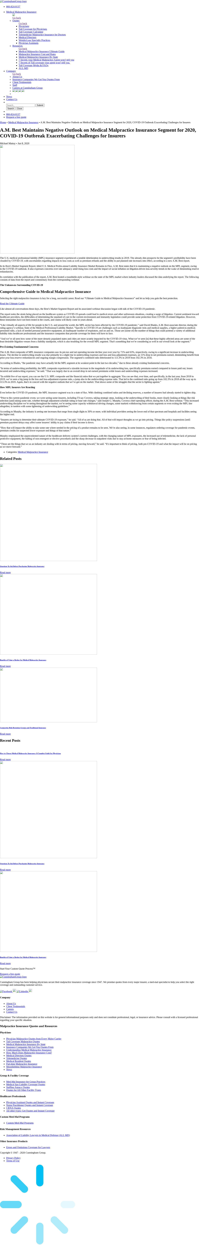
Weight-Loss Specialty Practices (34, 40)
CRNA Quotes (13, 1108)
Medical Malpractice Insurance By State (38, 57)
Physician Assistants (28, 43)
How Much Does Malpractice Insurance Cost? (29, 1052)
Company (11, 71)
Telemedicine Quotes (16, 1058)
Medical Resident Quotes (18, 1061)
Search (10, 108)
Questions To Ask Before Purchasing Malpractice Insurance (22, 566)
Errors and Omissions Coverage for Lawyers (28, 1147)
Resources (17, 46)
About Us (17, 76)
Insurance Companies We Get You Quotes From (36, 79)
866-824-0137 (13, 6)
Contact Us (11, 99)
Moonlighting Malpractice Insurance (24, 1066)
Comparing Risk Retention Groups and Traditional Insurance (23, 728)
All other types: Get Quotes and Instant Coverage (30, 1110)
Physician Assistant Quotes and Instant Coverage (30, 1102)
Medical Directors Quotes (18, 1055)
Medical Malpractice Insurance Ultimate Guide (42, 51)
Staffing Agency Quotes (18, 1087)
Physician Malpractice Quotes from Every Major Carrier (33, 1038)
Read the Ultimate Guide (12, 303)
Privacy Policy (13, 1158)
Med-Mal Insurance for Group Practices (25, 1081)
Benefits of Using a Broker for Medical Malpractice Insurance (23, 660)
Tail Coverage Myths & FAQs (33, 65)
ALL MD (23, 68)
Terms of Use (12, 1160)
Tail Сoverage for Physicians (33, 29)
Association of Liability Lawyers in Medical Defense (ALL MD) (38, 1135)
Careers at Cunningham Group (27, 88)
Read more (5, 572)
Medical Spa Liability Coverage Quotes (25, 1084)
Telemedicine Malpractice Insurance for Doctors (42, 34)
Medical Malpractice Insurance (21, 12)
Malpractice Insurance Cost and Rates (37, 54)
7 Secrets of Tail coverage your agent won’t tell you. (44, 62)
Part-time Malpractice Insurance (21, 1064)
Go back (16, 17)
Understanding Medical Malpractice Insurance (28, 1050)
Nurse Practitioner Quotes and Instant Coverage (29, 1105)
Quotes (15, 20)
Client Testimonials (21, 82)
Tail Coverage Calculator (31, 32)
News (9, 96)
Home (3, 122)
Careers (10, 1009)
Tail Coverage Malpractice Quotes (23, 1041)
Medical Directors (27, 37)
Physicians (24, 26)
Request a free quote (16, 117)
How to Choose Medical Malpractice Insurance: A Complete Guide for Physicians (30, 753)
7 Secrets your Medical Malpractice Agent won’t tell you (46, 60)
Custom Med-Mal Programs (20, 1123)
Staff (14, 85)
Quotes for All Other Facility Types (23, 1090)
